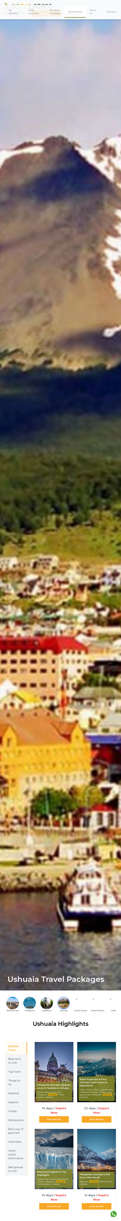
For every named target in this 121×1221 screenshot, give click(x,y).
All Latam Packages (55, 12)
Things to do (14, 1082)
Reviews (111, 11)
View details (54, 1119)
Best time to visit (14, 1060)
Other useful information (15, 1154)
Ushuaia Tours (13, 1048)
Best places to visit (15, 1169)
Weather (13, 1093)
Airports (13, 1102)
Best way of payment (15, 1131)
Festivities (14, 1141)
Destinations (75, 11)
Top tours (14, 1071)
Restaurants (16, 1120)
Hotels (12, 1111)
